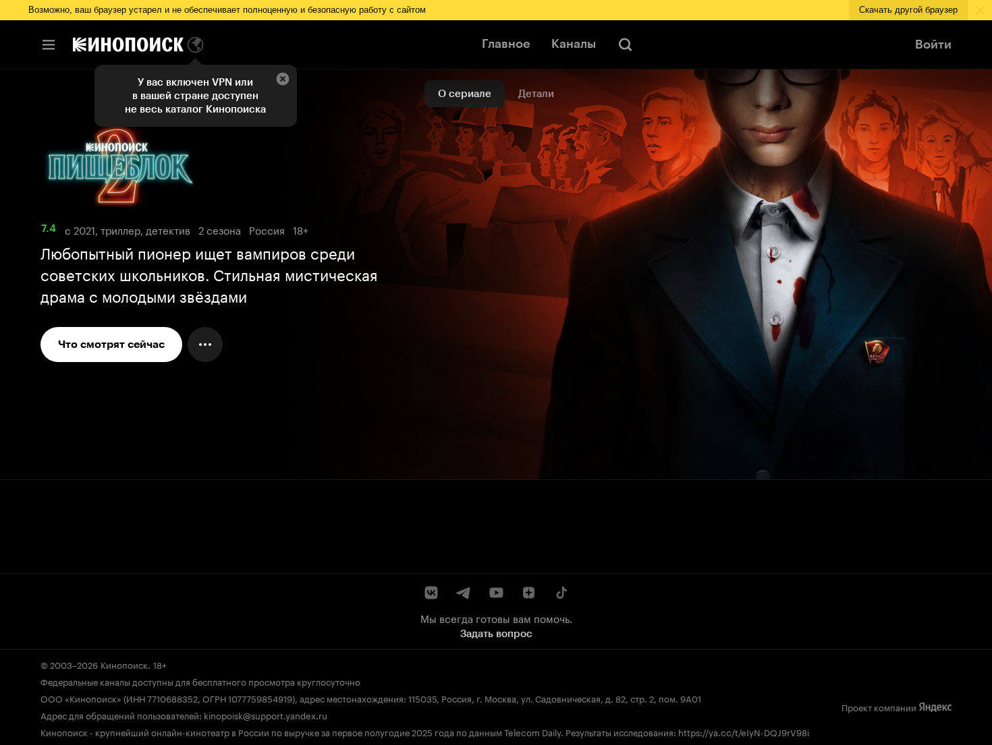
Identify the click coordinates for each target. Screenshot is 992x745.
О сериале (464, 94)
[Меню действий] (205, 344)
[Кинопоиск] (128, 44)
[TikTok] (561, 593)
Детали (536, 94)
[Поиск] (625, 44)
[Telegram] (464, 593)
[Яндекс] (935, 707)
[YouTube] (496, 593)
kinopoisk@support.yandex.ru (265, 714)
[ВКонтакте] (431, 593)
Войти (933, 44)
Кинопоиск (124, 664)
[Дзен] (528, 593)
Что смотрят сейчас (111, 344)
